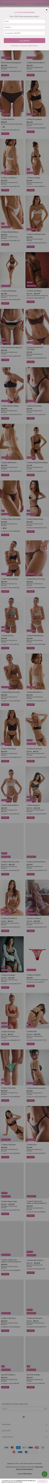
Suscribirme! (25, 41)
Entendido (42, 1481)
